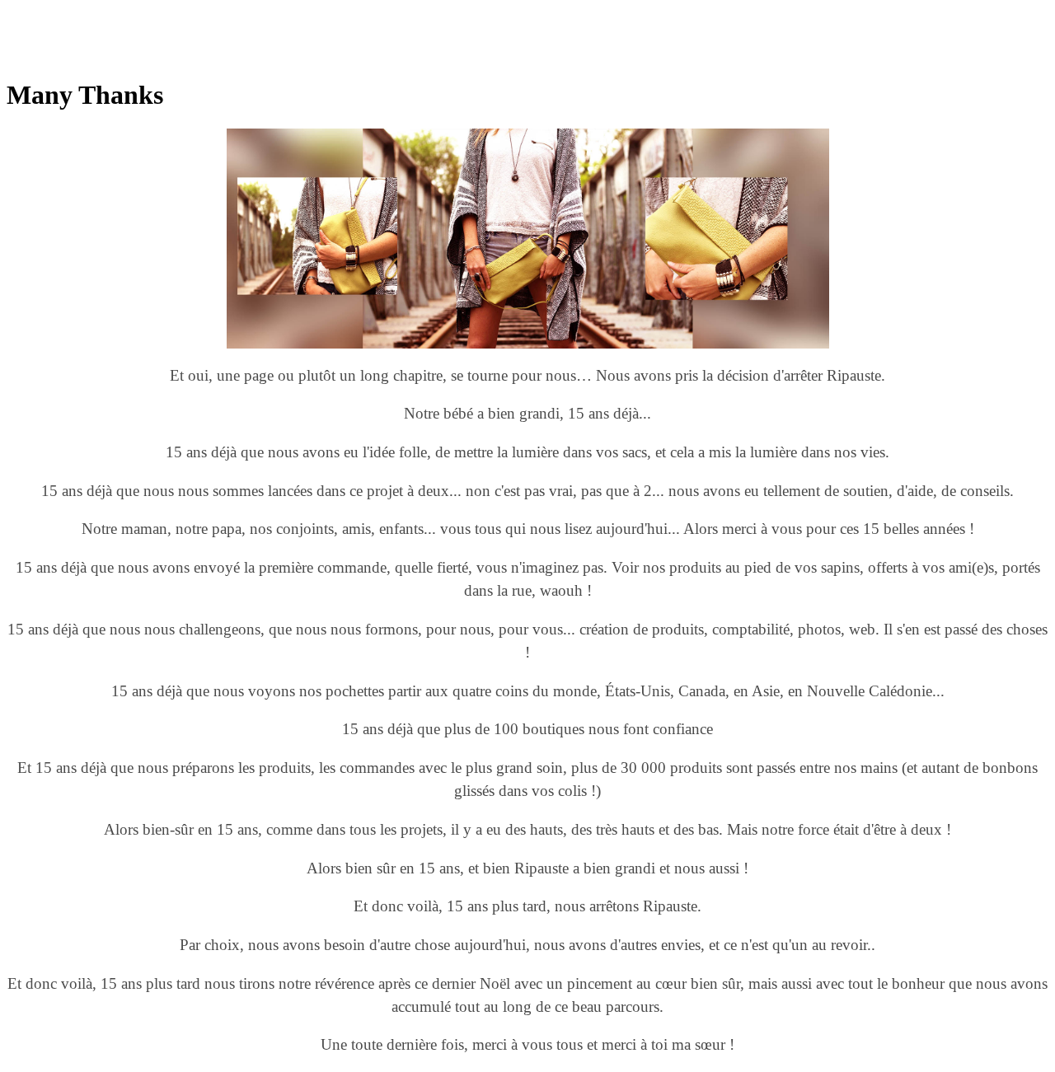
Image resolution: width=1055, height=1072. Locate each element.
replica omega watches (65, 14)
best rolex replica (172, 14)
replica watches (259, 14)
